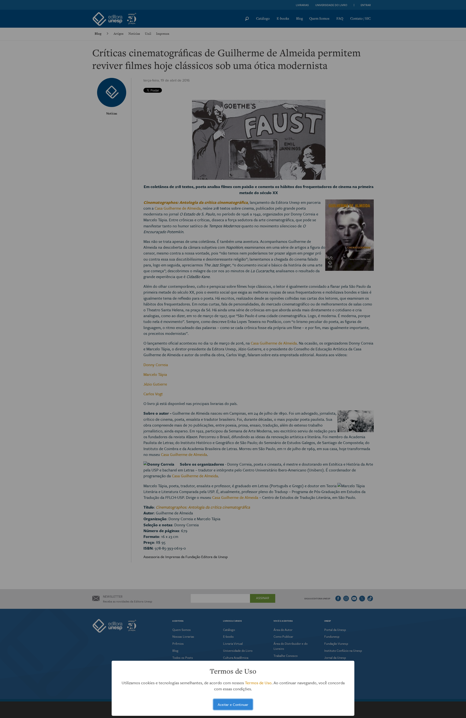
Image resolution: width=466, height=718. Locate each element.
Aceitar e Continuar (233, 704)
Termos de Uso (258, 683)
